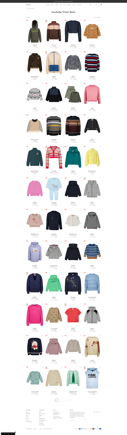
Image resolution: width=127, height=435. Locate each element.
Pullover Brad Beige (54, 393)
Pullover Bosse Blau (73, 77)
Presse (27, 415)
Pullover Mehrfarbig (92, 77)
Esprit (54, 76)
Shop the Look (69, 4)
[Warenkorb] (100, 4)
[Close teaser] (15, 432)
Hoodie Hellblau (92, 393)
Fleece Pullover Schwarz (53, 109)
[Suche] (94, 4)
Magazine (40, 415)
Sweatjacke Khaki (73, 109)
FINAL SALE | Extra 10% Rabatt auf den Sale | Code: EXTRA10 (63, 1)
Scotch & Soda (92, 297)
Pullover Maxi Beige (92, 361)
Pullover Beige (35, 140)
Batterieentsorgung (41, 424)
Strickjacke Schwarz (92, 140)
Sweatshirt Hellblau (54, 203)
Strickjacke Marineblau (73, 46)
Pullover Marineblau (35, 361)
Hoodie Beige (54, 77)
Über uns (27, 412)
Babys (64, 4)
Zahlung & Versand (42, 418)
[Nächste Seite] (70, 400)
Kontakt (40, 412)
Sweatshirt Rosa (35, 235)
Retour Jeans (35, 76)
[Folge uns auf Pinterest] (99, 412)
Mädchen (56, 4)
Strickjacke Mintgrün (73, 393)
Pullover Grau (35, 109)
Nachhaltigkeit (28, 413)
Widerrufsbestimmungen (42, 420)
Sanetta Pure (35, 392)
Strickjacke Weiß (73, 235)
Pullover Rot (73, 140)
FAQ (39, 416)
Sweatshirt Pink (35, 330)
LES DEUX (53, 392)
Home (26, 8)
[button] (8, 434)
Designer (52, 4)
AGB (26, 418)
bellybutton (35, 234)
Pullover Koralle (73, 330)
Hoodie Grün (35, 46)
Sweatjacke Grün (73, 172)
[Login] (96, 4)
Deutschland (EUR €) (29, 428)
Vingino (34, 45)
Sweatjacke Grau (92, 203)
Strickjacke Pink (35, 203)
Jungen (61, 4)
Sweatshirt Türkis (34, 393)
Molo (73, 76)
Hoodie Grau (92, 235)
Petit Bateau (34, 139)
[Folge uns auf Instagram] (97, 412)
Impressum (27, 416)
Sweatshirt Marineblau (54, 235)
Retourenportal (41, 423)
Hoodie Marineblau (73, 203)
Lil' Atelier (54, 328)
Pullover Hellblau (92, 298)
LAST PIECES (79, 4)
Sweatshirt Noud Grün (35, 172)
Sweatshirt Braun (54, 46)
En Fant (54, 45)
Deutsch (90, 4)
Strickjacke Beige (73, 361)
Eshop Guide (50, 428)
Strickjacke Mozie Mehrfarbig (54, 172)
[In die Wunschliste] (42, 20)
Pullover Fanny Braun (35, 77)
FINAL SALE (74, 4)
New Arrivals (48, 4)
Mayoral (73, 45)
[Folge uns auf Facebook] (94, 412)
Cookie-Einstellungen (29, 421)
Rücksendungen (41, 421)
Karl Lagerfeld (92, 392)
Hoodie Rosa (54, 361)
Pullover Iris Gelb (92, 172)
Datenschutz (27, 420)
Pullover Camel (92, 46)
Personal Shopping (41, 413)
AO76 (92, 108)
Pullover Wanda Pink (92, 109)
